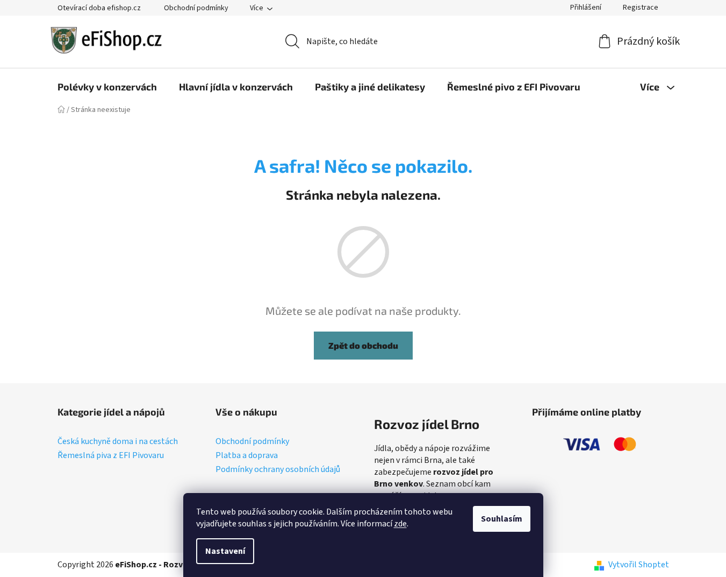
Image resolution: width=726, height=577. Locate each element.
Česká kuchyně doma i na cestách (117, 442)
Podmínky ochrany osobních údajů (277, 470)
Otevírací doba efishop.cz (99, 8)
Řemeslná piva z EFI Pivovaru (110, 456)
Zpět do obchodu (363, 345)
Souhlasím (501, 519)
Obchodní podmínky (196, 8)
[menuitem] (107, 86)
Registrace (640, 7)
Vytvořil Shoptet (638, 565)
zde (400, 524)
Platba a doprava (246, 456)
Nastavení (225, 551)
